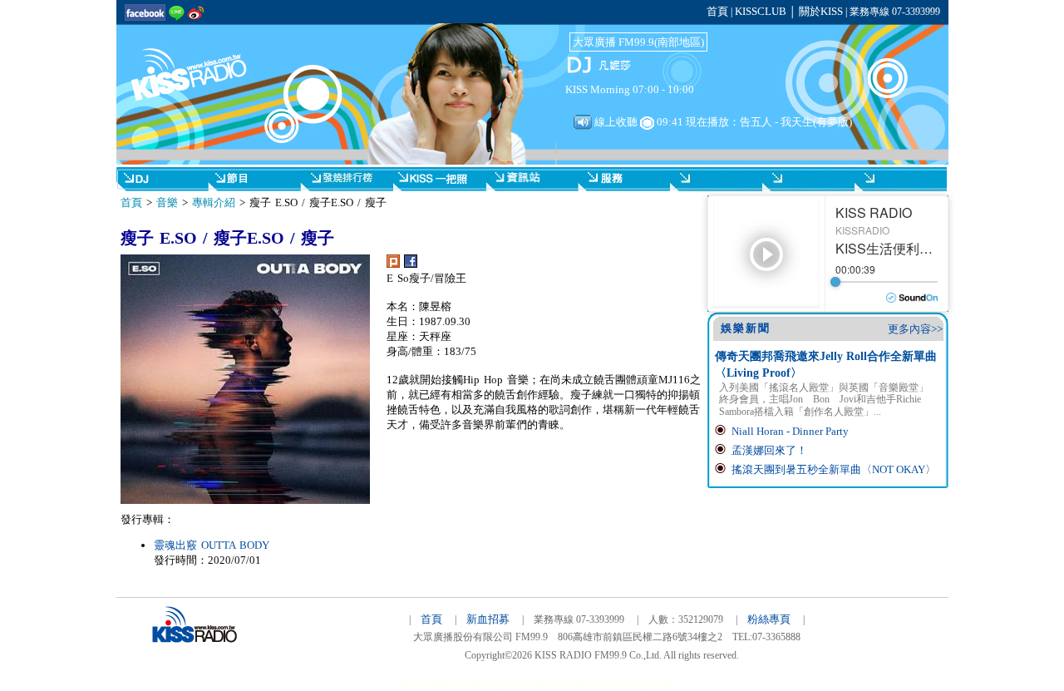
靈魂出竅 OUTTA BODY (211, 545)
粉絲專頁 (769, 619)
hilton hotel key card (624, 684)
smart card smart (538, 684)
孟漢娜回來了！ (769, 450)
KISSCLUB (760, 11)
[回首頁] (199, 64)
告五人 (756, 122)
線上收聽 (615, 122)
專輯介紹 (213, 202)
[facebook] (410, 264)
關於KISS (821, 11)
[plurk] (393, 264)
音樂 (167, 202)
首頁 (717, 11)
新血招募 (488, 619)
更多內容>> (915, 329)
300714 (448, 684)
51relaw (411, 684)
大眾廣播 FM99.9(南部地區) (638, 42)
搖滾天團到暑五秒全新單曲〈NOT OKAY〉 (834, 469)
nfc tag (484, 684)
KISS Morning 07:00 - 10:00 (629, 89)
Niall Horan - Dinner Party (790, 431)
